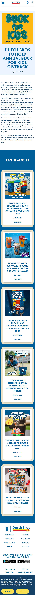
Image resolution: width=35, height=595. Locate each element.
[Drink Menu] (32, 2)
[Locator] (28, 2)
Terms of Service (10, 569)
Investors (25, 543)
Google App (9, 561)
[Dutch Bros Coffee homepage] (16, 3)
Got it (22, 591)
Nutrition (25, 546)
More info (24, 586)
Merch (9, 546)
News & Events (9, 543)
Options (7, 591)
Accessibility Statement (25, 572)
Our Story (9, 539)
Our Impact (25, 539)
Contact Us (9, 535)
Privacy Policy (9, 572)
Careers (26, 535)
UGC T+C (25, 569)
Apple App (24, 561)
